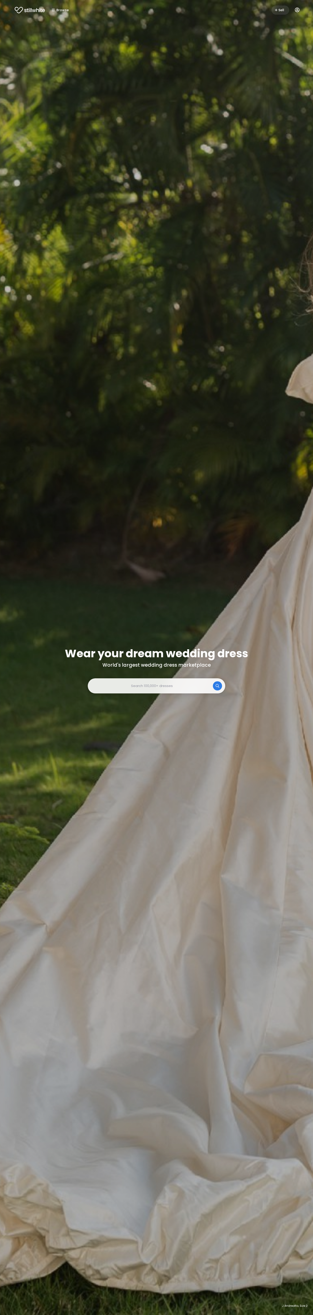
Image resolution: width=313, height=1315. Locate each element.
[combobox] (156, 685)
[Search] (217, 685)
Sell (281, 10)
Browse (62, 10)
